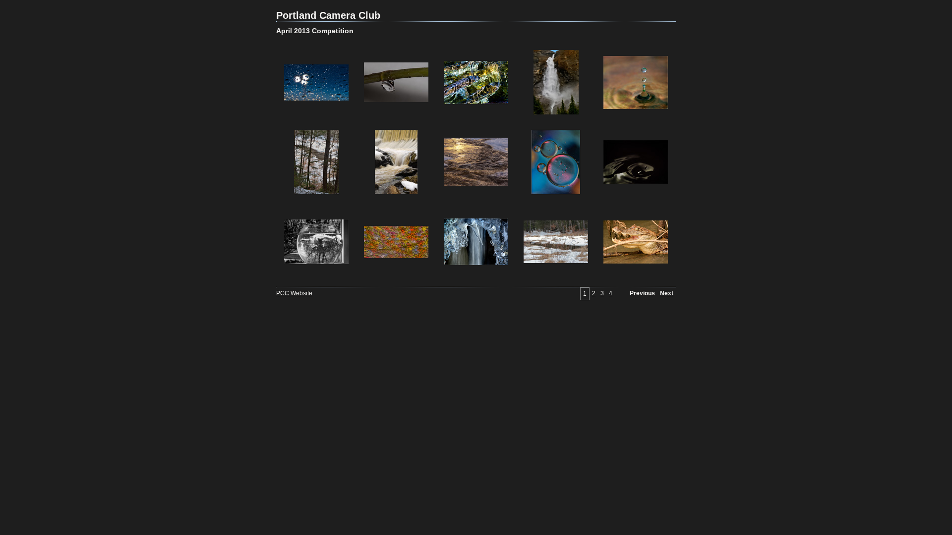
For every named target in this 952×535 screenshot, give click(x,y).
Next (666, 293)
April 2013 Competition (315, 31)
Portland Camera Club (328, 15)
